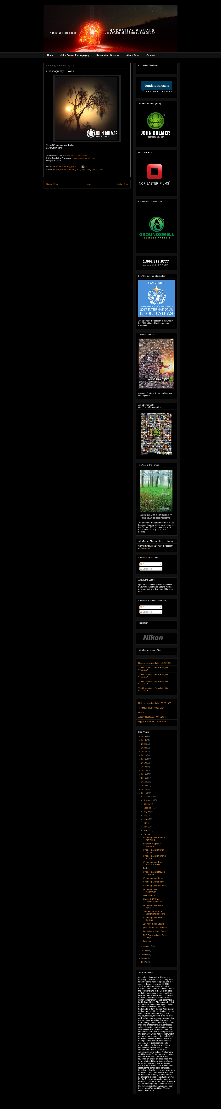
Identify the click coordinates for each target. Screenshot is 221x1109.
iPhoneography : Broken (154, 882)
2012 (143, 789)
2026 (143, 736)
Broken (56, 169)
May (146, 823)
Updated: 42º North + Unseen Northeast (152, 900)
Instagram (145, 548)
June (146, 819)
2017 (143, 770)
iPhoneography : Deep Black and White (153, 863)
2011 (143, 793)
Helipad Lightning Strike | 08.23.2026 (154, 663)
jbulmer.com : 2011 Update (155, 927)
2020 (143, 759)
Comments (147, 569)
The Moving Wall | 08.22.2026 (151, 708)
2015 (143, 778)
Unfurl (141, 712)
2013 (143, 786)
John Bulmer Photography (74, 55)
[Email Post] (83, 166)
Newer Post (52, 184)
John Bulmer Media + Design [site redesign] (154, 912)
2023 (143, 748)
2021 (143, 755)
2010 (143, 951)
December (148, 796)
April (146, 827)
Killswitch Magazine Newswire (152, 845)
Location (147, 941)
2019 (143, 763)
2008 (143, 958)
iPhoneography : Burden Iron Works (154, 839)
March (146, 830)
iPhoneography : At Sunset (154, 886)
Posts (144, 564)
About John (132, 55)
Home (50, 55)
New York (86, 169)
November (148, 800)
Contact (150, 55)
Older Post (122, 184)
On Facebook (149, 895)
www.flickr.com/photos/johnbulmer (75, 155)
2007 (143, 962)
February (148, 834)
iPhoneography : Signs (153, 878)
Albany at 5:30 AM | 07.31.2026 (152, 717)
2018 (143, 767)
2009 (143, 955)
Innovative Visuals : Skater (154, 931)
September (149, 808)
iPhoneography (74, 169)
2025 (143, 740)
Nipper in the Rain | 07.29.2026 (152, 722)
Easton (63, 169)
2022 (143, 751)
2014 (143, 782)
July (146, 815)
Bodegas (147, 868)
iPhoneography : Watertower (150, 890)
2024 (143, 744)
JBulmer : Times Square (153, 924)
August (147, 811)
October (147, 804)
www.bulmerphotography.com (84, 158)
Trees (100, 169)
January (147, 946)
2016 (143, 774)
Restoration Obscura (107, 55)
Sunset (94, 169)
